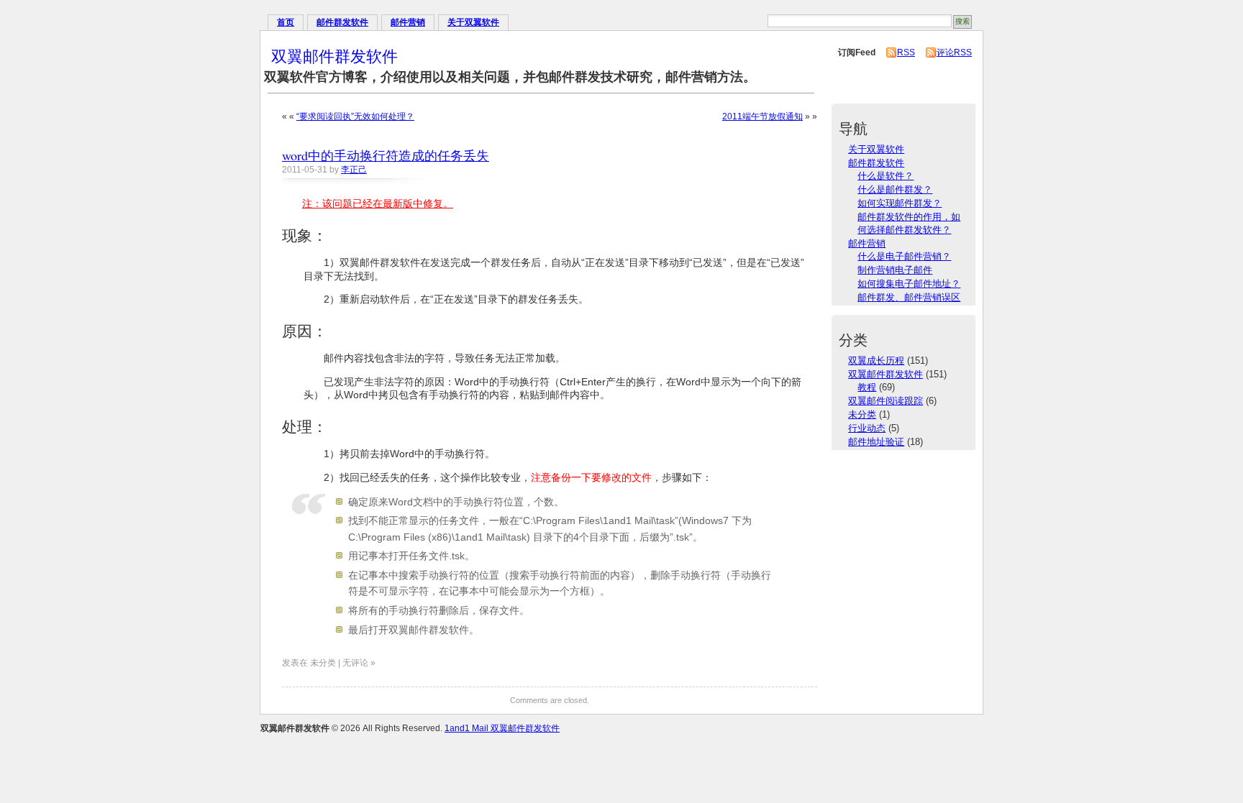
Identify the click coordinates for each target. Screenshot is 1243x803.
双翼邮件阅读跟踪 (885, 400)
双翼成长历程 (876, 360)
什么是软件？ (885, 175)
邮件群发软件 (342, 22)
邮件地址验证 (876, 441)
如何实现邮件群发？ (899, 203)
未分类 (862, 414)
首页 (285, 22)
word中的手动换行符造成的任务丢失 (385, 155)
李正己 (354, 170)
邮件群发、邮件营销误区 (908, 297)
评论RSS (954, 52)
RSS (906, 52)
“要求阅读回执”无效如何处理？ (355, 116)
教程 (866, 387)
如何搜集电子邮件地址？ (908, 283)
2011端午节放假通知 (762, 116)
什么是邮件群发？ (894, 189)
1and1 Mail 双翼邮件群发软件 (502, 728)
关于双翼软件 (473, 22)
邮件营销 (408, 22)
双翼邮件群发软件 (334, 55)
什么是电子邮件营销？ (904, 256)
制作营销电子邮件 (894, 270)
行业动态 (866, 428)
